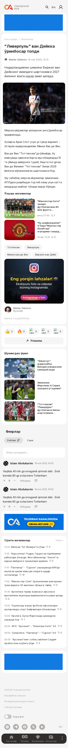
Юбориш (25, 480)
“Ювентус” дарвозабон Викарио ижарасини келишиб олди (49, 365)
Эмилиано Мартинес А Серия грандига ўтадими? (49, 385)
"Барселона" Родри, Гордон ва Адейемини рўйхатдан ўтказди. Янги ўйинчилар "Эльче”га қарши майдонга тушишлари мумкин (32, 557)
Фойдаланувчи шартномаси (19, 701)
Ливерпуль (33, 247)
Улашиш (36, 340)
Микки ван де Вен (17, 254)
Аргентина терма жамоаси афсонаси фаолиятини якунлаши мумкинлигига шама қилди (33, 595)
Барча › (60, 540)
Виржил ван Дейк (45, 254)
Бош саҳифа (10, 39)
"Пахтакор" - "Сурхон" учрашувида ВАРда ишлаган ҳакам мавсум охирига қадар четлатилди (32, 571)
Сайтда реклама (13, 707)
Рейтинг (11, 440)
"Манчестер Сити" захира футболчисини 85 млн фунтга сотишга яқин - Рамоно (48, 205)
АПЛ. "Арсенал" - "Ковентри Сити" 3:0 (33, 626)
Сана (30, 440)
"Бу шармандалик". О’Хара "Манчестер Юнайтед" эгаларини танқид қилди (49, 227)
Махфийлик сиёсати (15, 695)
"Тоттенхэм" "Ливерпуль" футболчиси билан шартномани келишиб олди (48, 408)
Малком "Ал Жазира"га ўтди (27, 546)
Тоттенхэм (13, 247)
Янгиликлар (27, 39)
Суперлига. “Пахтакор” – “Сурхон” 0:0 (33, 632)
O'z (53, 7)
